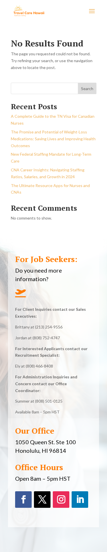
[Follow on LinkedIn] (80, 499)
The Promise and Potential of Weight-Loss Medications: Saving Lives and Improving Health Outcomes (53, 138)
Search (87, 88)
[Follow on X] (42, 499)
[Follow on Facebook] (23, 499)
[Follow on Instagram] (61, 499)
